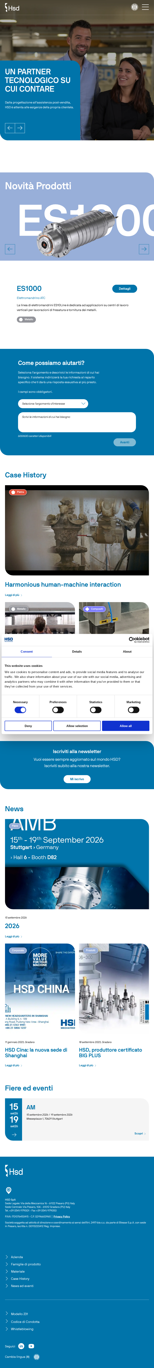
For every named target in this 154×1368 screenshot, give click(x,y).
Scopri (139, 1133)
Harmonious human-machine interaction (63, 584)
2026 (12, 926)
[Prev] (10, 128)
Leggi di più (12, 595)
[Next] (20, 128)
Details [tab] (77, 651)
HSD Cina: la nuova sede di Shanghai (36, 1052)
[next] (144, 249)
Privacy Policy (62, 1216)
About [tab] (127, 651)
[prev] (10, 249)
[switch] (58, 710)
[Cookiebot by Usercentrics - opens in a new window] (131, 640)
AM (30, 1108)
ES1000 (29, 288)
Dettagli (125, 288)
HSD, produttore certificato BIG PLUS (110, 1052)
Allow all (126, 726)
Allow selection (77, 726)
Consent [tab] (27, 651)
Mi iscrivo (77, 779)
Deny (28, 726)
